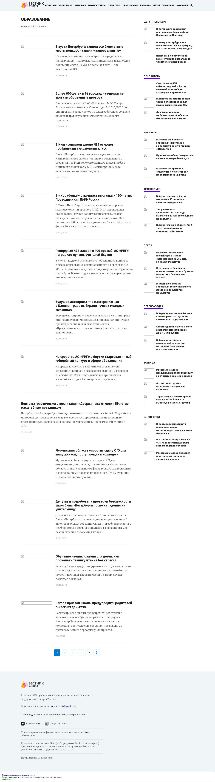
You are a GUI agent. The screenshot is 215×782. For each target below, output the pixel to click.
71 (88, 652)
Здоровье (168, 5)
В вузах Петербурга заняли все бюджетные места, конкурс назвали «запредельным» (89, 49)
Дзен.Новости (33, 723)
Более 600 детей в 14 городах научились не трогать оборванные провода (90, 96)
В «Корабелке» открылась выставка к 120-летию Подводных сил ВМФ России (94, 198)
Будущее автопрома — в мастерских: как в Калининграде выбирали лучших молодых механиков (90, 306)
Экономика (65, 5)
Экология (182, 5)
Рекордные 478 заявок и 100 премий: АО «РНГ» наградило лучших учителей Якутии (92, 253)
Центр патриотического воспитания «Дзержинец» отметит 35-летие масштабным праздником (75, 406)
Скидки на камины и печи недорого (15, 777)
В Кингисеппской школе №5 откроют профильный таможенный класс (84, 147)
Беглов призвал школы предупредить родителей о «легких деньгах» (94, 605)
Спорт (156, 5)
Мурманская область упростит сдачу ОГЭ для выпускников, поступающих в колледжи (91, 452)
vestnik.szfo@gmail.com (63, 706)
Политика (51, 5)
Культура (145, 5)
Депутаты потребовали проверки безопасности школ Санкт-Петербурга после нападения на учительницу (93, 505)
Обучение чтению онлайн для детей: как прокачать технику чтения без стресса (87, 558)
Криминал (80, 5)
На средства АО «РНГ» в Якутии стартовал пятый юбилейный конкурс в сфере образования (94, 359)
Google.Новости (58, 723)
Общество (114, 5)
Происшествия (96, 5)
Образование (130, 5)
